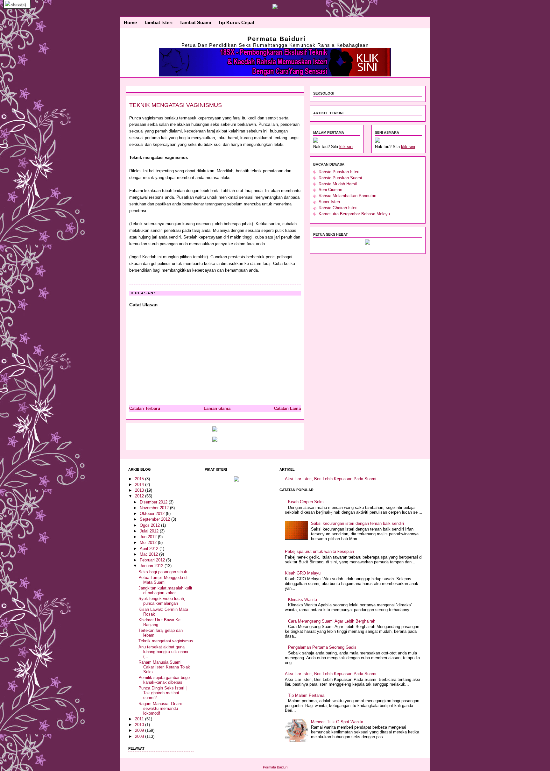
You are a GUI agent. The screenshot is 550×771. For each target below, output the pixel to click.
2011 (140, 719)
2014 (140, 484)
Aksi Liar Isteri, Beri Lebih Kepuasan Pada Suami (330, 478)
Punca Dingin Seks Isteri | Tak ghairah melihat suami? (162, 693)
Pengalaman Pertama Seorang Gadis (322, 647)
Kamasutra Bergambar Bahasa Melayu (354, 213)
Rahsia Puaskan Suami (340, 177)
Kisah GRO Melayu (303, 573)
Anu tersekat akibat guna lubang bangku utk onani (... (163, 652)
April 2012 (149, 548)
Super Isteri (329, 201)
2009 (140, 730)
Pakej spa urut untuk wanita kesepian (319, 551)
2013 (140, 490)
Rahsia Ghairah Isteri (338, 207)
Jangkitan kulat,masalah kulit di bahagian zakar (165, 590)
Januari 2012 (152, 565)
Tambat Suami (195, 22)
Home (130, 22)
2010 (140, 724)
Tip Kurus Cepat (236, 22)
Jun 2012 (149, 536)
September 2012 (155, 519)
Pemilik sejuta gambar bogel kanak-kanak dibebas (164, 680)
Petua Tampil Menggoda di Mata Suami (162, 580)
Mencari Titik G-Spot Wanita (337, 721)
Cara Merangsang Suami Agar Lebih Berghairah (331, 621)
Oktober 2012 (153, 513)
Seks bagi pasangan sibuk (162, 571)
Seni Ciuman (330, 189)
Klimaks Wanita (302, 599)
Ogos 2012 (150, 525)
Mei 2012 (149, 542)
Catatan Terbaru (144, 408)
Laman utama (217, 408)
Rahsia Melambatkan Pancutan (347, 195)
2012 (140, 496)
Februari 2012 (153, 560)
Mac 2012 (149, 554)
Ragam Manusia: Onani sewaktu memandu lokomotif (160, 708)
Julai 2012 (150, 531)
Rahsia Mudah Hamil (338, 184)
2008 (140, 736)
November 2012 (155, 507)
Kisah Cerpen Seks (306, 501)
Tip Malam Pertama (306, 695)
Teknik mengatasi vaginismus (175, 105)
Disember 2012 (154, 502)
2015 (140, 478)
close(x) (17, 4)
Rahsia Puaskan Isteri (339, 171)
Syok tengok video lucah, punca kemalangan (161, 601)
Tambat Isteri (158, 22)
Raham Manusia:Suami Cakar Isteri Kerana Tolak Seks (164, 667)
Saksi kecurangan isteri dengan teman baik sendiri (357, 523)
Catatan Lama (287, 408)
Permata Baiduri (276, 38)
